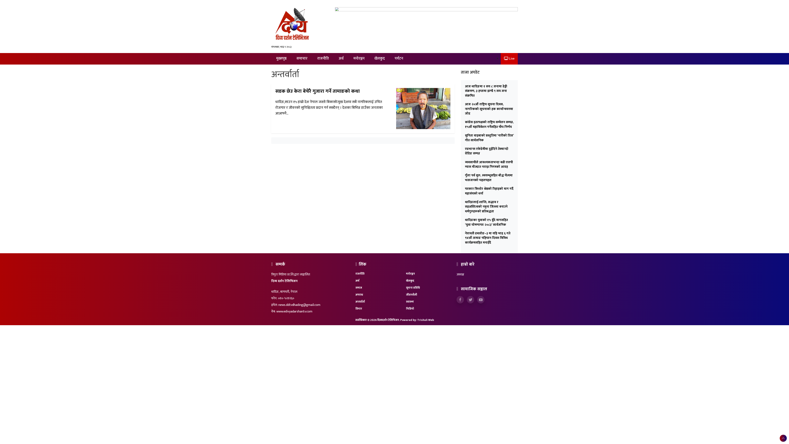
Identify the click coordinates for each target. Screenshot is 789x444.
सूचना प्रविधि (413, 287)
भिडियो (410, 308)
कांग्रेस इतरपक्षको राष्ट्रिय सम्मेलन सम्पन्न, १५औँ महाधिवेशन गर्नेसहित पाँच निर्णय (489, 124)
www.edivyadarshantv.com (294, 311)
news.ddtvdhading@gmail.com (299, 305)
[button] (783, 438)
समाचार (301, 59)
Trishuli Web (425, 320)
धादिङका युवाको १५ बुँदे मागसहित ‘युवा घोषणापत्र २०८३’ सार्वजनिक (486, 222)
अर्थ (341, 59)
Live (511, 58)
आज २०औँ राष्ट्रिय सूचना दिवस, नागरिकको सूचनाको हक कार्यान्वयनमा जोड (489, 109)
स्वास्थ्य (410, 301)
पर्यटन (399, 59)
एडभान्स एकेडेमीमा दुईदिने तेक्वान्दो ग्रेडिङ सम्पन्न (486, 151)
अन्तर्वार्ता (360, 301)
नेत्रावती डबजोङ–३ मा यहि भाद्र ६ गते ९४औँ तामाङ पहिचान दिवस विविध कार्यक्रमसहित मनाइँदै (487, 238)
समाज (358, 287)
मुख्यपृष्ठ (281, 59)
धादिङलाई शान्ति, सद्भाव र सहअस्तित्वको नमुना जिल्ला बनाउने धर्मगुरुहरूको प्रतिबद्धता (486, 206)
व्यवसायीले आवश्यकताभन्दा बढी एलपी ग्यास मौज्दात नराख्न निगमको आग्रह (489, 165)
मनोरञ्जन (359, 59)
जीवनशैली (411, 294)
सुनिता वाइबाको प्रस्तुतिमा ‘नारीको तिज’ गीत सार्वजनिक (489, 138)
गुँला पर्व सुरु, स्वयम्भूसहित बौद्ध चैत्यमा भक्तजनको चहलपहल (489, 178)
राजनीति (323, 59)
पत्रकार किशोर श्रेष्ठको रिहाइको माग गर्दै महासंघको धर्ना (489, 191)
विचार (358, 308)
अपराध (359, 294)
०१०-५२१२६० (286, 298)
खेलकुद (379, 59)
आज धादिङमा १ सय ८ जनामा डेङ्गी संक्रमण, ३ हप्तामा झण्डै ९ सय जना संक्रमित (486, 91)
